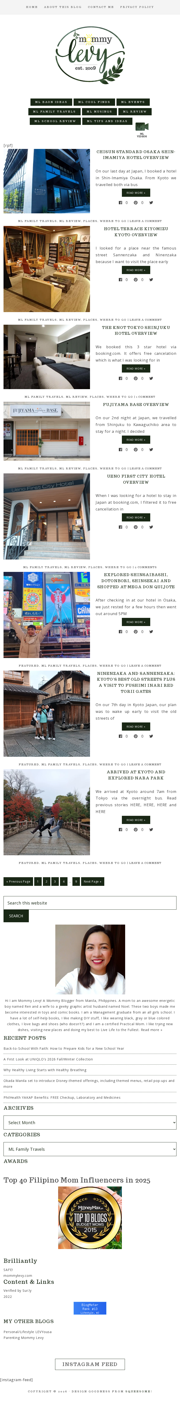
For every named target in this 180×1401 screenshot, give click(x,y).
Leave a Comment (146, 221)
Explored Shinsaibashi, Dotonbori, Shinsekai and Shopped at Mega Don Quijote (136, 580)
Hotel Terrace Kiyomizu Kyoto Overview (136, 231)
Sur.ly (27, 1290)
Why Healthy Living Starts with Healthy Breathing (45, 1070)
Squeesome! (138, 1391)
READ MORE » (136, 192)
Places (90, 221)
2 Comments (146, 567)
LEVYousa (43, 1332)
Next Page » (92, 882)
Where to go (113, 221)
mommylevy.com (18, 1275)
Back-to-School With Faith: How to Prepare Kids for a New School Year (64, 1048)
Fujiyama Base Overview (136, 404)
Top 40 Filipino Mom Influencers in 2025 (77, 1179)
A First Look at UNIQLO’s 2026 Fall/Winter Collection (48, 1059)
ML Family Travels (37, 221)
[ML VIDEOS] (142, 121)
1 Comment (145, 396)
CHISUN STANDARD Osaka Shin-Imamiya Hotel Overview (136, 154)
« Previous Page (18, 882)
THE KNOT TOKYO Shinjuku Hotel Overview (136, 330)
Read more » (151, 1030)
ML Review (70, 221)
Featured (29, 665)
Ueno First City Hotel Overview (136, 479)
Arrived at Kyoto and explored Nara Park (136, 775)
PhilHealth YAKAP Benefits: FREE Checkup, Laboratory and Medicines (62, 1097)
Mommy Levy (90, 54)
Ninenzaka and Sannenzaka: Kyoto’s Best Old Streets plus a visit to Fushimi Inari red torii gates (136, 682)
